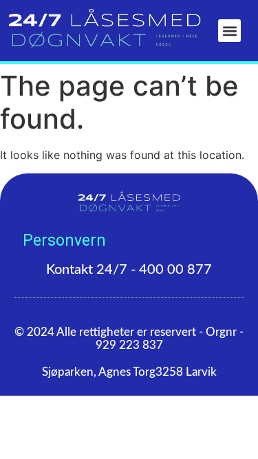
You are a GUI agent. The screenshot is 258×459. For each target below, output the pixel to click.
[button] (229, 30)
